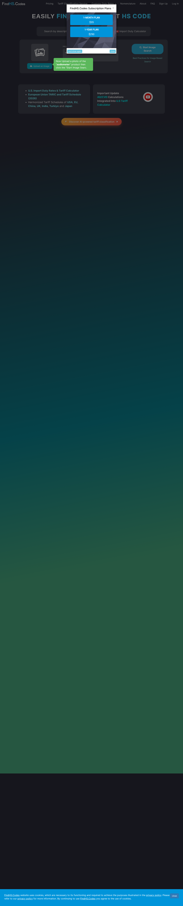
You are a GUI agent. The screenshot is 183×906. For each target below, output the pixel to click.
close (113, 51)
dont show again (74, 51)
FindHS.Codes (12, 895)
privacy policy (153, 895)
